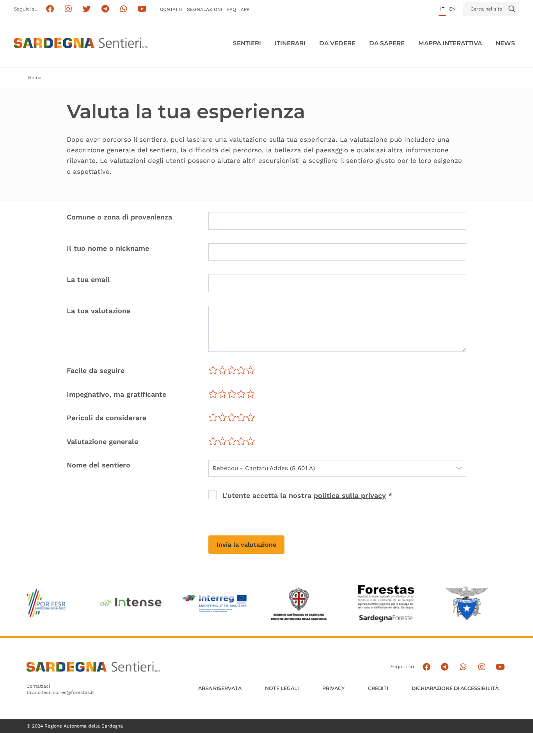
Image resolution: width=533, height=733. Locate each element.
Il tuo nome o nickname (108, 248)
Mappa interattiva (450, 43)
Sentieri (247, 43)
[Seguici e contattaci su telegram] (105, 9)
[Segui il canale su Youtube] (142, 9)
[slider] (231, 370)
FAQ (231, 9)
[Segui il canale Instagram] (481, 666)
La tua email (88, 279)
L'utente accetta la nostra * (307, 495)
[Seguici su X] (86, 9)
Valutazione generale (102, 441)
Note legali (282, 688)
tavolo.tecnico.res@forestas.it (60, 692)
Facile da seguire (95, 370)
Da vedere (337, 43)
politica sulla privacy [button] (350, 495)
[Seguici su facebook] (49, 9)
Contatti (171, 9)
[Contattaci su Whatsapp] (123, 9)
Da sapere (387, 43)
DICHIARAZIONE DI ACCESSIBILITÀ (455, 688)
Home (34, 77)
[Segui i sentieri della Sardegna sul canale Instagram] (68, 9)
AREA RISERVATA (220, 688)
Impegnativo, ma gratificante (116, 394)
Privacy (333, 688)
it (442, 9)
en (452, 9)
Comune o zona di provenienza (119, 217)
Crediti (378, 688)
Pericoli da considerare (106, 418)
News (505, 43)
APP (245, 9)
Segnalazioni (204, 9)
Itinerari (290, 43)
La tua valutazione (98, 311)
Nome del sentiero (98, 465)
